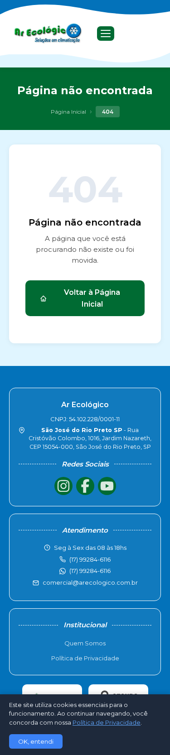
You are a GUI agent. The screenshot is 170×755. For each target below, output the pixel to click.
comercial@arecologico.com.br (90, 582)
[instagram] (63, 486)
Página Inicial (68, 111)
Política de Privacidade (85, 658)
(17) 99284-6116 (90, 570)
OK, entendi (35, 741)
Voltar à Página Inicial (92, 298)
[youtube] (107, 486)
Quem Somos (85, 643)
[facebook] (85, 486)
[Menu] (105, 33)
